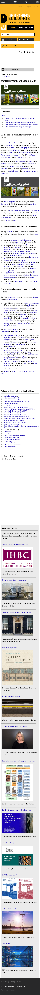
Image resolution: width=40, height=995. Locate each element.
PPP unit (6, 433)
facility (33, 356)
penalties (12, 346)
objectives (7, 247)
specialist (30, 264)
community (13, 255)
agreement (26, 324)
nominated (11, 277)
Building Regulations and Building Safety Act (16, 810)
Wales (3, 137)
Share (6, 456)
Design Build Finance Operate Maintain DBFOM (19, 409)
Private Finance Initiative (12, 439)
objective (24, 261)
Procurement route (9, 443)
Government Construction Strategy (15, 422)
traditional (4, 168)
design (22, 307)
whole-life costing (25, 240)
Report (35, 281)
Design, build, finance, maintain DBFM (16, 407)
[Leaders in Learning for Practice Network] (17, 568)
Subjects (9, 39)
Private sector (8, 441)
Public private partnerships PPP (14, 445)
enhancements (32, 226)
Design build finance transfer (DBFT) (15, 411)
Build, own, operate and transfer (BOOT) (16, 402)
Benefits (14, 335)
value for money (9, 261)
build (27, 307)
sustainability (8, 251)
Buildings (30, 391)
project (29, 305)
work (7, 352)
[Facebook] (24, 52)
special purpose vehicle (31, 303)
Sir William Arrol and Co (9, 875)
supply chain (13, 343)
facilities (21, 266)
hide (3, 115)
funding (16, 150)
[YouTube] (32, 52)
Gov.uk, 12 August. (8, 908)
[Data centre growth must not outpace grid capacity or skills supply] (17, 966)
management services (11, 358)
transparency (19, 281)
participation (30, 274)
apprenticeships (29, 339)
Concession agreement (11, 403)
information (11, 369)
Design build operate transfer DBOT (15, 415)
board (25, 363)
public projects (5, 164)
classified (19, 244)
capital (22, 148)
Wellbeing (21, 337)
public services (20, 161)
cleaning (33, 262)
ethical (6, 259)
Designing (21, 391)
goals (8, 339)
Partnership (7, 431)
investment (22, 152)
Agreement (11, 311)
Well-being (18, 247)
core (19, 261)
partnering (26, 318)
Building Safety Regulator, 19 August (14, 726)
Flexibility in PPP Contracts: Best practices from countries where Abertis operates (19, 419)
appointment (27, 276)
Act (10, 249)
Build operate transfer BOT (12, 400)
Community (7, 335)
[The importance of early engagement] (17, 600)
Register (28, 7)
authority (6, 324)
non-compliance (21, 344)
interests (6, 365)
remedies (23, 253)
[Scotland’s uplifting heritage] (17, 898)
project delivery (11, 289)
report (15, 332)
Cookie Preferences (7, 986)
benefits (20, 255)
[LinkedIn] (30, 52)
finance (13, 148)
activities (33, 204)
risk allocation (14, 240)
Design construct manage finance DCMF (17, 417)
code (18, 259)
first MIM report (9, 202)
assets (21, 316)
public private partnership (12, 307)
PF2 (5, 430)
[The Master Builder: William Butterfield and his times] (17, 684)
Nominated (16, 361)
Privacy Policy (22, 986)
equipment (20, 264)
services (24, 262)
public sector (10, 272)
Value (12, 354)
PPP (20, 155)
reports (35, 213)
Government (9, 145)
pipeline (14, 322)
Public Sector (8, 361)
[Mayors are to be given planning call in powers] (17, 635)
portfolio (9, 299)
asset (35, 312)
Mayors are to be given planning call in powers (17, 612)
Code (14, 350)
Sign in (36, 7)
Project (6, 311)
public (10, 152)
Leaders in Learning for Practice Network (15, 544)
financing (30, 161)
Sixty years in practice (9, 647)
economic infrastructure (15, 166)
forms (5, 283)
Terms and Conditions (8, 990)
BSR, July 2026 (7, 843)
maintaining (26, 171)
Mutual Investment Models (25, 135)
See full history (6, 76)
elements (21, 157)
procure (18, 312)
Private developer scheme (12, 437)
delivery (33, 253)
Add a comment (17, 456)
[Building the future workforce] (17, 716)
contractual (15, 253)
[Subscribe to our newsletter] (17, 29)
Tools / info (25, 39)
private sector (30, 244)
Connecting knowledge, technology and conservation (19, 761)
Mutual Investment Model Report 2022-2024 (23, 210)
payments (19, 242)
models (28, 152)
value (31, 312)
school (6, 341)
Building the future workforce (11, 696)
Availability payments (10, 396)
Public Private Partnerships (10, 155)
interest (15, 171)
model (12, 270)
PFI (9, 157)
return (5, 276)
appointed (23, 314)
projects (26, 148)
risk (34, 272)
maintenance (8, 309)
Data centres (6, 943)
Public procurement (10, 447)
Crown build (7, 405)
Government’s (33, 257)
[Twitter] (27, 52)
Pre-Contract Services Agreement (14, 435)
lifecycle (17, 309)
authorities (7, 318)
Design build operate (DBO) (12, 413)
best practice (5, 173)
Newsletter (20, 7)
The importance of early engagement (14, 580)
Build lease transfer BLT (11, 398)
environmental (19, 251)
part (10, 283)
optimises (35, 354)
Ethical (6, 348)
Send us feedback (10, 459)
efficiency (28, 251)
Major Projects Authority (11, 424)
